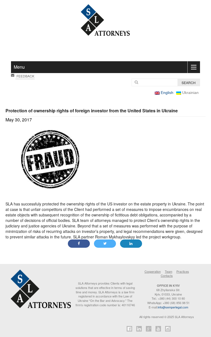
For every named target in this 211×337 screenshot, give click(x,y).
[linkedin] (139, 329)
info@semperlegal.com (173, 307)
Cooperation (153, 271)
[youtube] (158, 329)
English (166, 92)
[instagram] (168, 329)
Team (168, 271)
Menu (19, 67)
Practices (182, 271)
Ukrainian (190, 92)
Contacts (167, 275)
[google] (148, 329)
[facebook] (129, 329)
